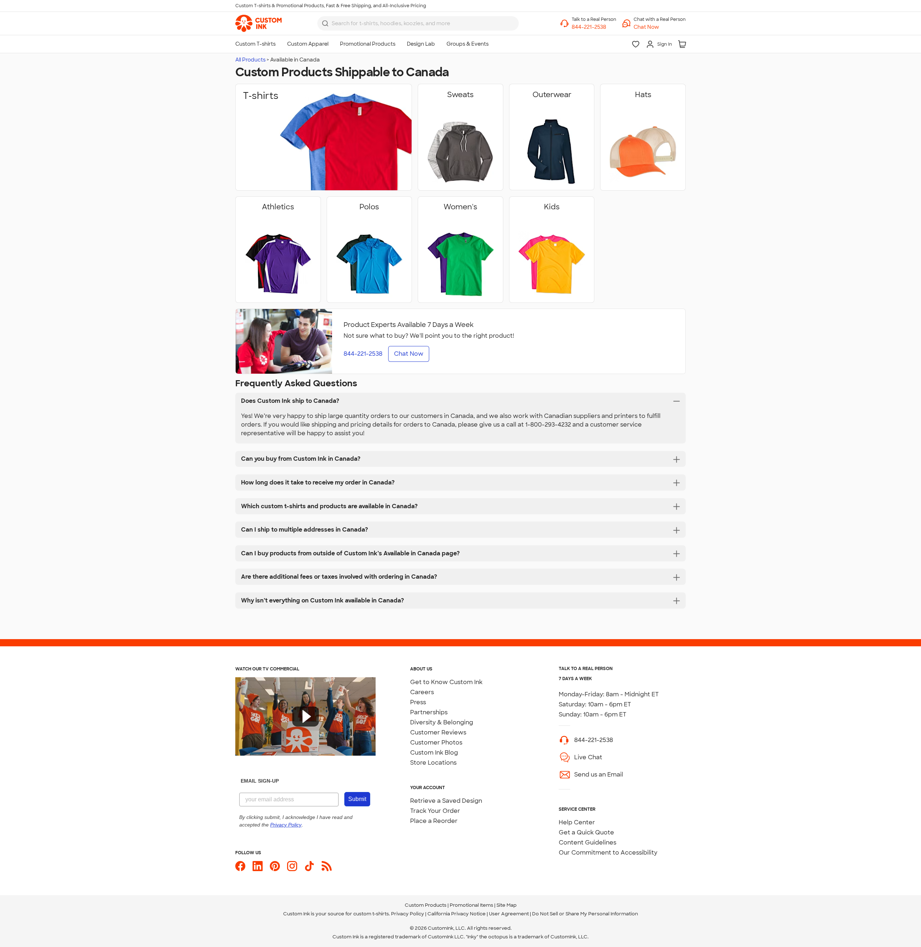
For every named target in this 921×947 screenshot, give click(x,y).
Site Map (506, 905)
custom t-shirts (371, 914)
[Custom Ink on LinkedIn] (258, 866)
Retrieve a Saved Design (446, 801)
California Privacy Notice (456, 914)
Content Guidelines (587, 842)
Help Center (577, 822)
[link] (258, 23)
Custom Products (425, 905)
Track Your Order (435, 811)
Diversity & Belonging (441, 722)
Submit (357, 799)
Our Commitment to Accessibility (608, 852)
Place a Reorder (434, 821)
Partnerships (429, 712)
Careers (422, 692)
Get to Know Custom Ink (446, 682)
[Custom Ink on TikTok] (309, 866)
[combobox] (418, 23)
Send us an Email (598, 774)
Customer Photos (436, 742)
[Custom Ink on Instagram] (292, 866)
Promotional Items (471, 905)
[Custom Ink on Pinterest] (275, 866)
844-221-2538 (593, 740)
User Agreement (509, 914)
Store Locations (433, 762)
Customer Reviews (438, 732)
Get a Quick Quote (586, 832)
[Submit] (325, 23)
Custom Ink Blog (434, 752)
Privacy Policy (407, 914)
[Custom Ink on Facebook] (240, 866)
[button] (660, 27)
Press (418, 702)
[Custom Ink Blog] (327, 866)
